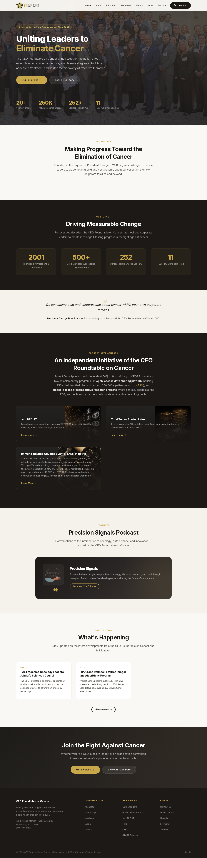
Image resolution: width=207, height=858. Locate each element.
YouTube (164, 829)
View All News (103, 709)
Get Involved (180, 5)
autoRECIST (128, 818)
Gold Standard (129, 807)
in (186, 852)
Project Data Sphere (132, 812)
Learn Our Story (64, 79)
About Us (89, 807)
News (150, 5)
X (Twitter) (165, 824)
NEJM (139, 385)
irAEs (124, 829)
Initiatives (111, 5)
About (98, 5)
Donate (162, 5)
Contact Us (165, 807)
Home (88, 5)
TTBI (124, 824)
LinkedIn (164, 818)
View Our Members (119, 769)
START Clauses (130, 835)
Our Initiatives (32, 79)
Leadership (90, 812)
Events (139, 5)
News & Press (167, 812)
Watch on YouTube (84, 586)
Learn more (29, 435)
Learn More (29, 483)
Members (126, 5)
